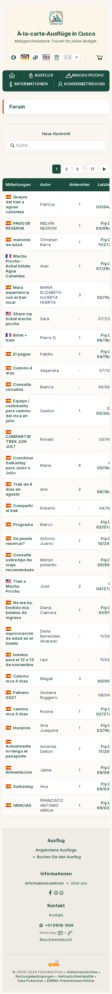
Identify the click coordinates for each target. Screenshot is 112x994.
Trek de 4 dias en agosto (19, 489)
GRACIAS (22, 805)
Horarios (21, 727)
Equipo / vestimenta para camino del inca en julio (18, 410)
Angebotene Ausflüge (56, 850)
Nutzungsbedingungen (35, 976)
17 (93, 169)
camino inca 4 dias (17, 711)
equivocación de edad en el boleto (19, 638)
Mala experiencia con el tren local (17, 295)
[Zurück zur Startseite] (11, 75)
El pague (21, 353)
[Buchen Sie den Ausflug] (100, 57)
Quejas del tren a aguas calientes (16, 204)
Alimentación (19, 772)
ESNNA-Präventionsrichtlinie (70, 981)
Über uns (79, 883)
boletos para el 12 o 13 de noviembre (20, 659)
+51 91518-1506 (59, 925)
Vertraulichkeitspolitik (76, 976)
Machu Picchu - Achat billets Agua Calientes (18, 266)
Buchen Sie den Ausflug (59, 857)
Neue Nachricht (56, 133)
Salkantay (23, 786)
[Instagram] (56, 892)
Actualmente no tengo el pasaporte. (18, 751)
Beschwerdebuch (56, 939)
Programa (23, 524)
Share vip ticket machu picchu (19, 318)
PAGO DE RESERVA (18, 226)
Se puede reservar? (19, 541)
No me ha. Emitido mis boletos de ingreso (19, 610)
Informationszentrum (44, 883)
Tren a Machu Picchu (16, 586)
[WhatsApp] (61, 892)
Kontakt (56, 915)
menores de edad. (18, 242)
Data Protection (30, 981)
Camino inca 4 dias (17, 678)
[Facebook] (50, 892)
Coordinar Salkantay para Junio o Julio (19, 465)
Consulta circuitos (18, 387)
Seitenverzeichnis (82, 972)
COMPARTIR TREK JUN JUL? (18, 441)
